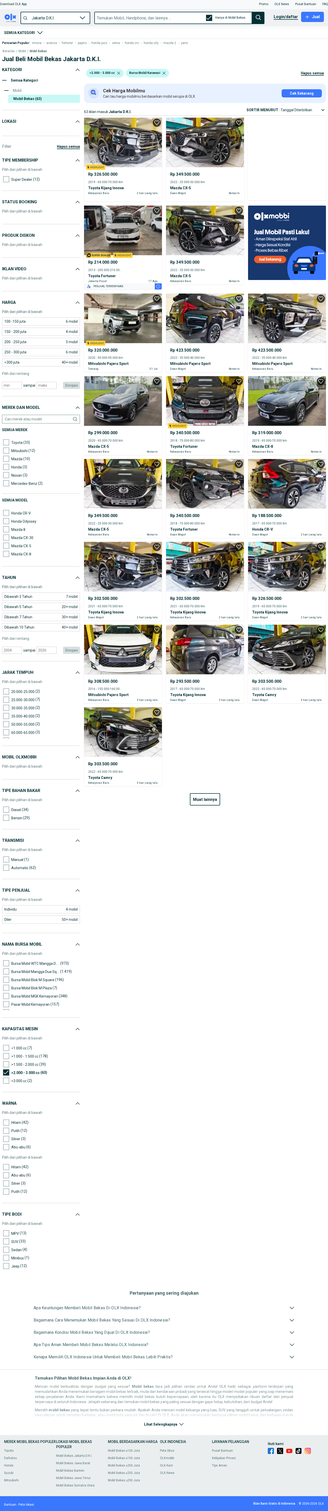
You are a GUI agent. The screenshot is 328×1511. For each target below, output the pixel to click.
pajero (82, 43)
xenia (116, 43)
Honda (8, 1465)
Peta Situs (167, 1450)
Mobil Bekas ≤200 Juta (124, 1465)
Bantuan (10, 1504)
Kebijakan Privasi (224, 1458)
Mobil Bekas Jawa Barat (73, 1463)
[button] (13, 4)
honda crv (132, 43)
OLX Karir (166, 1465)
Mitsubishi (11, 1480)
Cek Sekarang (302, 93)
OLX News (167, 1473)
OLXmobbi (167, 1458)
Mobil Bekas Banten (70, 1470)
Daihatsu (10, 1458)
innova (37, 43)
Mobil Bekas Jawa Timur (73, 1478)
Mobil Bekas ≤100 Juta (124, 1450)
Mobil (22, 51)
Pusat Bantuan (222, 1450)
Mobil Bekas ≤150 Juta (124, 1458)
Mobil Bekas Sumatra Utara (75, 1485)
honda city (151, 43)
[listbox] (118, 73)
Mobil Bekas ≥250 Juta (124, 1480)
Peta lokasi (26, 1504)
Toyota (9, 1450)
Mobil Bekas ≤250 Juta (124, 1473)
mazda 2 (169, 43)
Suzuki (9, 1473)
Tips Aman (219, 1465)
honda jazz (99, 43)
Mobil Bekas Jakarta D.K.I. (74, 1456)
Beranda (9, 51)
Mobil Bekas (38, 51)
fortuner (67, 43)
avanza (51, 43)
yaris (184, 43)
